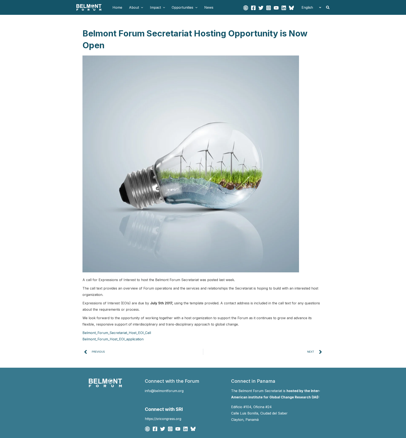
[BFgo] (245, 7)
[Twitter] (260, 7)
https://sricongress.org (163, 419)
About (134, 7)
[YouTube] (276, 7)
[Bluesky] (291, 7)
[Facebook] (253, 7)
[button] (141, 7)
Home (117, 7)
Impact (155, 7)
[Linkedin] (283, 7)
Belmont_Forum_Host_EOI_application (113, 339)
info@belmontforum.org (164, 391)
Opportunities (182, 7)
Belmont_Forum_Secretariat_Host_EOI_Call (116, 333)
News (208, 7)
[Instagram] (268, 7)
